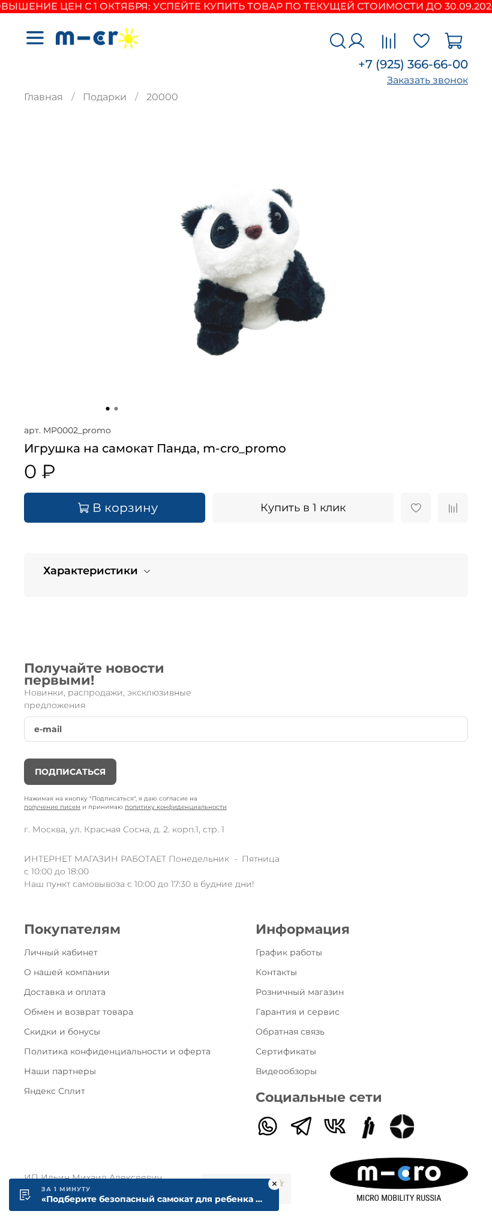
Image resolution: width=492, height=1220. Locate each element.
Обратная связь (290, 1031)
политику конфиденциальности (176, 807)
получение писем (52, 807)
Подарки (105, 97)
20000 (162, 97)
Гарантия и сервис (298, 1011)
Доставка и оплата (65, 992)
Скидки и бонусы (62, 1031)
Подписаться (70, 771)
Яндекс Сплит (54, 1091)
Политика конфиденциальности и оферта (117, 1051)
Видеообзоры (286, 1071)
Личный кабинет (61, 952)
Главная (43, 97)
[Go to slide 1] (108, 408)
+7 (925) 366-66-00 (413, 64)
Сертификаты (286, 1051)
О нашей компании (67, 972)
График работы (289, 952)
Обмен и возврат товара (78, 1011)
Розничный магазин (300, 992)
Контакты (276, 972)
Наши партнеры (60, 1071)
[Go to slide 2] (116, 408)
